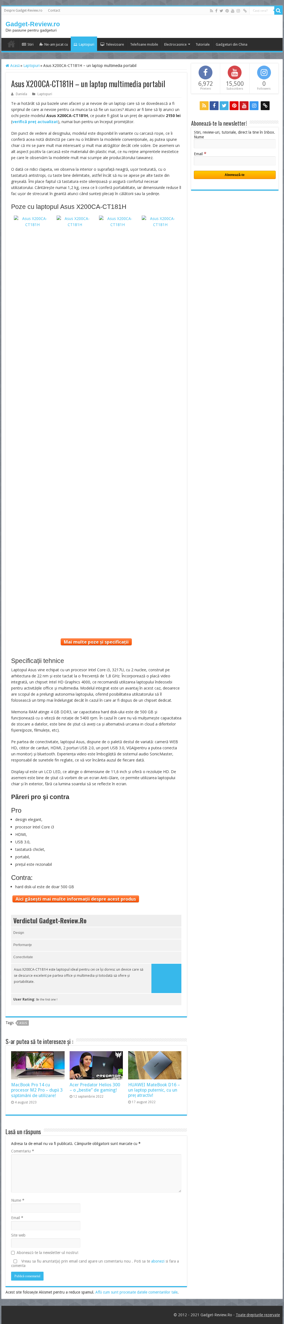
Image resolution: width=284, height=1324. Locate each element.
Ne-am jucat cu (56, 44)
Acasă (14, 65)
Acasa (11, 44)
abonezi (157, 1261)
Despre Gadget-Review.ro (23, 10)
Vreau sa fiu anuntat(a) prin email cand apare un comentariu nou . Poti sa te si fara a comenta (95, 1263)
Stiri (30, 44)
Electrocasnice (175, 44)
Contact (54, 10)
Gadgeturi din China (231, 44)
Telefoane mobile (144, 44)
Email (17, 1218)
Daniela (21, 94)
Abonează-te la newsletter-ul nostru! (47, 1252)
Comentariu (22, 1151)
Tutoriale (203, 44)
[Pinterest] (227, 10)
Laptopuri (86, 44)
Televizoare (115, 44)
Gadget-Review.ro (33, 24)
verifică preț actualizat (35, 121)
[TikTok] (245, 10)
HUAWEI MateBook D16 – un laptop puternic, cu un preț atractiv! (154, 1090)
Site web (18, 1235)
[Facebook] (216, 10)
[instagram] (238, 10)
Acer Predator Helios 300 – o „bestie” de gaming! (95, 1087)
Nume (17, 1200)
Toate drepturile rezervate (258, 1315)
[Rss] (211, 10)
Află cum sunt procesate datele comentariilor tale (136, 1292)
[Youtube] (232, 10)
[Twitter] (221, 10)
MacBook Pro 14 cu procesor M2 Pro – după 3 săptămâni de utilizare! (37, 1090)
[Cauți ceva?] (278, 10)
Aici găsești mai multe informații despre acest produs (76, 899)
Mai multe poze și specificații (96, 642)
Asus (23, 1023)
